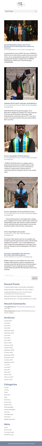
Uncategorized (29, 49)
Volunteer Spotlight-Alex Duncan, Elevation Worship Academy (17, 254)
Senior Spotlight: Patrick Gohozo (17, 156)
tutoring (6, 412)
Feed (5, 397)
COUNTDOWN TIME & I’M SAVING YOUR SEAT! (19, 287)
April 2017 (7, 372)
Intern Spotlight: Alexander (14, 232)
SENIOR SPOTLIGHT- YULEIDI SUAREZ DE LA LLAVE (20, 299)
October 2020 (8, 347)
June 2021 (7, 335)
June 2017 (7, 367)
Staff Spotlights (25, 233)
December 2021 (9, 333)
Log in (6, 427)
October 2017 (8, 360)
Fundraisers (7, 402)
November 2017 (9, 357)
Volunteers (7, 417)
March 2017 (8, 374)
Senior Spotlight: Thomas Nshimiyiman (19, 212)
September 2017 (9, 362)
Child (6, 392)
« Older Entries (8, 275)
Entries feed (7, 430)
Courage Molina (11, 49)
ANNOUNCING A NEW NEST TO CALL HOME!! (18, 289)
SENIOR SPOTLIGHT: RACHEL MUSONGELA (20, 103)
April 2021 (7, 340)
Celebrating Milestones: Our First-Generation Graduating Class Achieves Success (19, 46)
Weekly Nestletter (9, 419)
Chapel (6, 387)
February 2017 (8, 377)
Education (7, 395)
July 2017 (7, 365)
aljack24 (8, 233)
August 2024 (8, 321)
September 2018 (9, 355)
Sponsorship (8, 404)
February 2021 (8, 345)
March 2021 (8, 343)
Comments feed (9, 432)
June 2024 (7, 325)
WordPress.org (8, 434)
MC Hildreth (10, 257)
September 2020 (9, 350)
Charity (6, 390)
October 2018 (8, 352)
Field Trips (7, 400)
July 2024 (7, 323)
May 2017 (7, 369)
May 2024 (7, 328)
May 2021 (7, 338)
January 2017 (8, 379)
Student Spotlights (31, 105)
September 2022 (9, 330)
